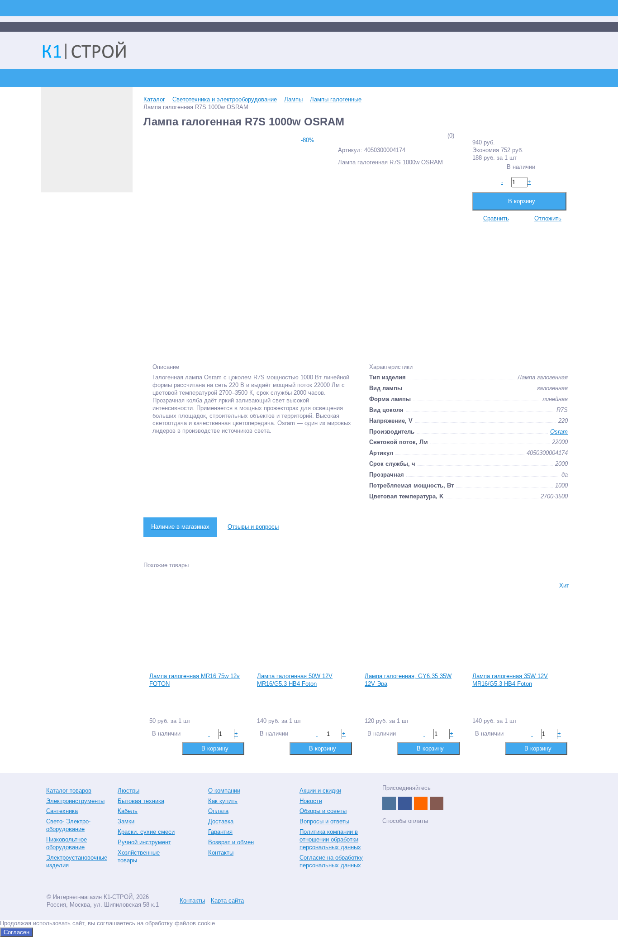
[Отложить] (170, 748)
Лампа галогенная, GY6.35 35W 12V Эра (408, 680)
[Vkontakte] (389, 803)
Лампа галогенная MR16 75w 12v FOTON (194, 680)
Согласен (16, 932)
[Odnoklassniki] (421, 803)
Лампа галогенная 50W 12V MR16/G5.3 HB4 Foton (295, 680)
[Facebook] (405, 803)
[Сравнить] (155, 748)
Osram (559, 431)
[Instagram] (436, 803)
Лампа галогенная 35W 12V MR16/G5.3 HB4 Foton (510, 680)
